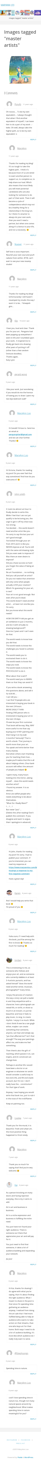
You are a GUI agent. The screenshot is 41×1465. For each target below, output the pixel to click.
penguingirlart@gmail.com (20, 434)
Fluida (19, 1457)
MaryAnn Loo (7, 5)
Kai (16, 1185)
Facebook (25, 1440)
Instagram (12, 1440)
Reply (33, 139)
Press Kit (20, 1443)
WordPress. (28, 1457)
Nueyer (18, 244)
